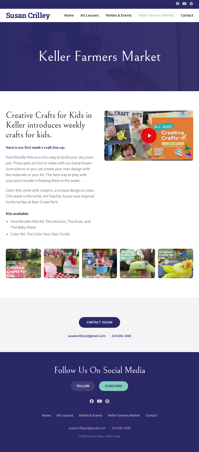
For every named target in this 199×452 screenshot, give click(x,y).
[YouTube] (184, 4)
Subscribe (113, 386)
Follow (83, 386)
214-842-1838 (121, 336)
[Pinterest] (191, 4)
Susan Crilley (28, 15)
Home (69, 15)
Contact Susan (100, 322)
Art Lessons (90, 15)
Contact (187, 15)
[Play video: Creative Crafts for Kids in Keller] (148, 136)
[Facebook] (178, 4)
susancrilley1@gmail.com (87, 336)
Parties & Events (119, 15)
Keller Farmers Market (156, 15)
